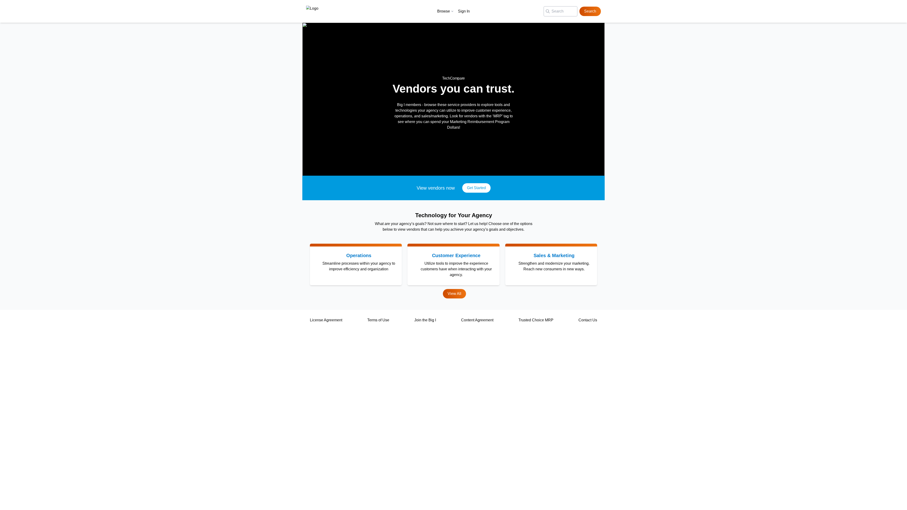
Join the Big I (425, 320)
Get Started (476, 188)
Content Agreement (477, 320)
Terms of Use (378, 320)
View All (454, 294)
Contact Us (587, 320)
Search (590, 11)
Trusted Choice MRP (535, 320)
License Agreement (326, 320)
